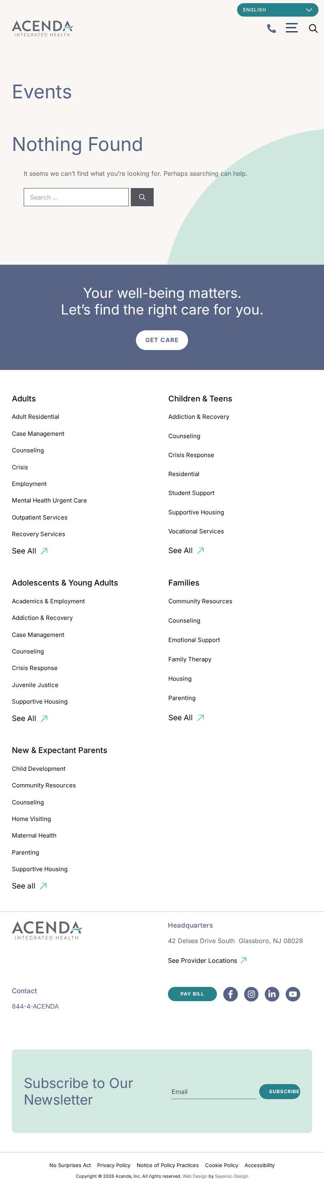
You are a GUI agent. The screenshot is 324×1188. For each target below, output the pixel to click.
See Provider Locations (202, 960)
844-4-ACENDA (35, 1006)
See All (24, 550)
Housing (180, 678)
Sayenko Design (232, 1176)
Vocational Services (196, 531)
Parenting (182, 698)
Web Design (195, 1176)
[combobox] (76, 197)
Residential (184, 474)
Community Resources (200, 601)
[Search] (142, 197)
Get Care (161, 340)
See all (24, 886)
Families (184, 582)
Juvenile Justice (35, 685)
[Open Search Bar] (313, 28)
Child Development (39, 768)
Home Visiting (31, 819)
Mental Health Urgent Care (49, 500)
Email (179, 1092)
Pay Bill (192, 994)
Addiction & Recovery (198, 416)
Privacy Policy (113, 1165)
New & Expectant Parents (59, 750)
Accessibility (260, 1165)
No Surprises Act (70, 1165)
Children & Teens (200, 398)
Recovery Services (38, 534)
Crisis (20, 467)
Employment (29, 484)
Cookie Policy (221, 1165)
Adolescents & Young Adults (65, 582)
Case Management (38, 433)
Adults (24, 398)
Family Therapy (189, 659)
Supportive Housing (196, 512)
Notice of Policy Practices (168, 1165)
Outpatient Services (40, 517)
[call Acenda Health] (271, 28)
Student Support (191, 493)
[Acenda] (42, 28)
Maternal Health (34, 835)
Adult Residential (35, 416)
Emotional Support (194, 640)
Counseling (28, 450)
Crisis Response (191, 455)
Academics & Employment (48, 601)
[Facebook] (230, 994)
